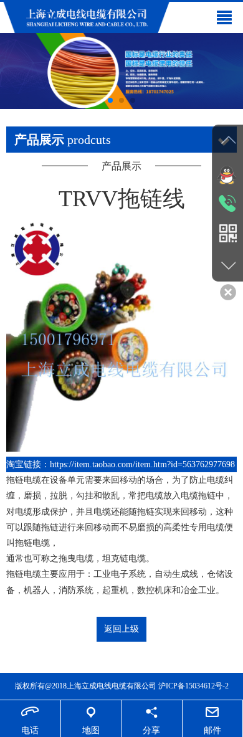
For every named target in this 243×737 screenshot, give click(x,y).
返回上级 (121, 629)
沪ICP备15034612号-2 (193, 686)
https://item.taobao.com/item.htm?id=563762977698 (142, 464)
